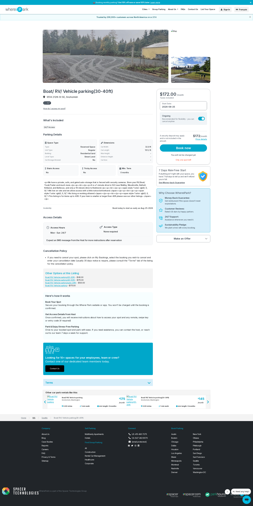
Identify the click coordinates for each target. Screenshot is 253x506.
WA (33, 418)
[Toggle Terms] (149, 383)
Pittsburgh (197, 445)
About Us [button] (172, 9)
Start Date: (167, 103)
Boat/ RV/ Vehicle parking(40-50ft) (60, 280)
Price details (201, 139)
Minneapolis (176, 461)
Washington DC (199, 472)
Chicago (174, 442)
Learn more (155, 2)
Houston (174, 449)
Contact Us (193, 9)
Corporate (89, 463)
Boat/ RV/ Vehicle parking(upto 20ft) (60, 283)
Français (243, 9)
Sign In (227, 9)
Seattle (45, 418)
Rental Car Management (95, 456)
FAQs (183, 9)
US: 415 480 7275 (139, 434)
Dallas (173, 445)
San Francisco (199, 457)
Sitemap (45, 461)
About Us (45, 434)
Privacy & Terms (48, 457)
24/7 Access (49, 127)
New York (197, 434)
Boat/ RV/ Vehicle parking (56, 285)
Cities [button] (145, 9)
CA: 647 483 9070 (140, 438)
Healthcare (89, 460)
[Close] (250, 17)
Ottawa (196, 438)
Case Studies (47, 442)
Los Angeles (176, 453)
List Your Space (208, 9)
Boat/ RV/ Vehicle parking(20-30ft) (60, 277)
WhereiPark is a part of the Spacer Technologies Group (63, 491)
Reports (45, 445)
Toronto (196, 465)
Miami (173, 457)
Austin (173, 434)
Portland (196, 449)
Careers (45, 449)
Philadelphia (198, 442)
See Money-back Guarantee (172, 182)
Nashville (175, 468)
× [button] (251, 2)
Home (23, 418)
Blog (43, 438)
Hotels (87, 438)
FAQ (43, 453)
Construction (90, 452)
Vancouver (197, 468)
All (86, 448)
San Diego (197, 453)
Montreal (175, 465)
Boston (174, 438)
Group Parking (158, 9)
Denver (174, 472)
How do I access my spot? (54, 108)
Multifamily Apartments (94, 434)
